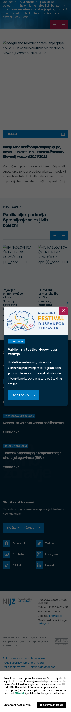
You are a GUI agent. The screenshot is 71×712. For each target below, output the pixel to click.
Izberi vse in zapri (51, 705)
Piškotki (19, 693)
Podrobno (20, 395)
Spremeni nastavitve (17, 705)
